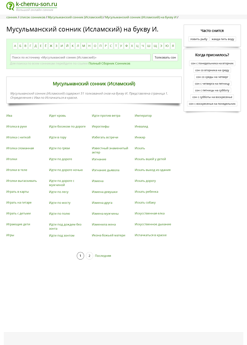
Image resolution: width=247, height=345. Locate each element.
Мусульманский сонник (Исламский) (94, 83)
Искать (140, 148)
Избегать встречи (105, 137)
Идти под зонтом (61, 235)
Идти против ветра (106, 115)
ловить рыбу (198, 39)
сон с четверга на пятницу (212, 83)
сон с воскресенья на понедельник (212, 103)
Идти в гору (57, 137)
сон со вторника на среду (212, 70)
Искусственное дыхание (153, 224)
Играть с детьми (18, 213)
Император (143, 115)
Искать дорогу (145, 181)
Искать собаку (145, 202)
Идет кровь (57, 115)
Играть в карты (17, 191)
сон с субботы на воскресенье (212, 97)
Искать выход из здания (153, 170)
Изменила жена (104, 224)
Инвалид (141, 126)
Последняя (103, 256)
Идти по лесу (59, 192)
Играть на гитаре (19, 202)
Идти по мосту (60, 202)
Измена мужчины (105, 213)
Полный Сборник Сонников (109, 63)
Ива (9, 115)
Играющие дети (18, 224)
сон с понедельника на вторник (212, 63)
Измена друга (102, 202)
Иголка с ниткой (18, 137)
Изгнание (99, 159)
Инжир (140, 137)
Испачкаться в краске (151, 235)
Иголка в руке (16, 126)
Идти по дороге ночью (66, 170)
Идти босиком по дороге (67, 126)
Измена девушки (105, 192)
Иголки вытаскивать (21, 181)
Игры (10, 235)
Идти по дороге (60, 159)
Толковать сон (165, 57)
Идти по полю (59, 213)
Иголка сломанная (20, 148)
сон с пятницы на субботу (212, 90)
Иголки (11, 159)
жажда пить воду (223, 39)
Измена (97, 181)
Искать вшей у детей (150, 159)
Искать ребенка (146, 191)
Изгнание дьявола (105, 170)
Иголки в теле (16, 170)
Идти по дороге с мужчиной (61, 183)
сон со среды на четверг (212, 77)
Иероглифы (100, 126)
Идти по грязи (59, 148)
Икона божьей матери (108, 235)
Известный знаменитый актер (110, 150)
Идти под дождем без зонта (65, 226)
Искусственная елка (150, 213)
